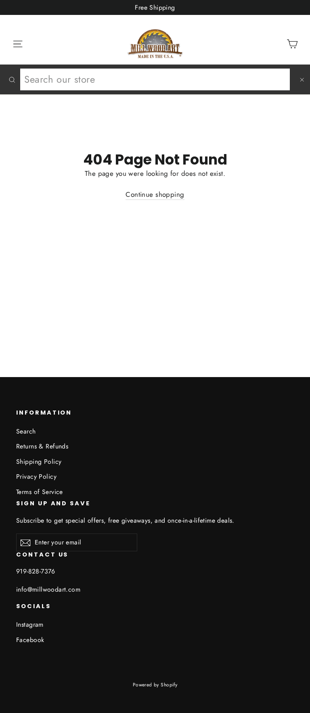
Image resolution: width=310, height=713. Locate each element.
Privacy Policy (36, 476)
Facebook (30, 639)
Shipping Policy (38, 461)
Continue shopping (155, 194)
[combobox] (155, 79)
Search (26, 431)
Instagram (30, 624)
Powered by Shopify (155, 684)
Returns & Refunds (42, 446)
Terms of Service (39, 491)
